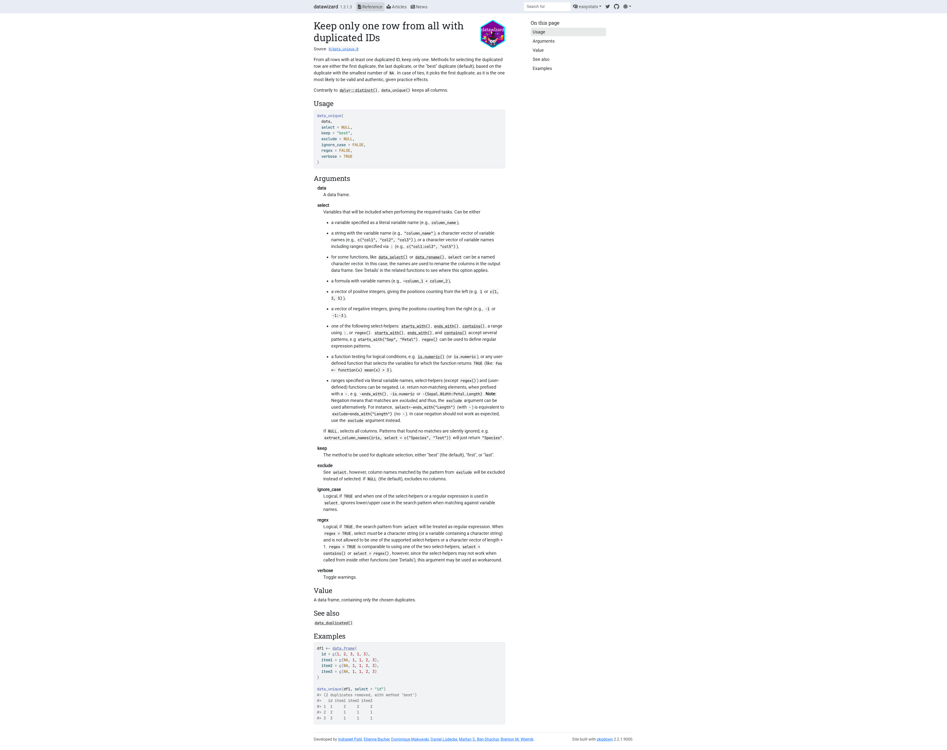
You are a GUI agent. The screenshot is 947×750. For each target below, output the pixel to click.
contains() (473, 326)
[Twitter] (607, 6)
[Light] (627, 6)
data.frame (343, 648)
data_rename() (429, 257)
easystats (588, 6)
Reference (371, 6)
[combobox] (547, 6)
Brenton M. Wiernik (517, 739)
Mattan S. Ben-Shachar (479, 739)
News (421, 6)
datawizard (326, 7)
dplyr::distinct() (358, 90)
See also (541, 59)
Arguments (544, 41)
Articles (399, 6)
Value (538, 50)
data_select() (393, 257)
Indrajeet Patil (350, 739)
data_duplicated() (333, 623)
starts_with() (415, 326)
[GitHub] (616, 6)
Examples (542, 68)
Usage (539, 32)
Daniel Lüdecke (444, 739)
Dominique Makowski (410, 739)
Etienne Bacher (376, 739)
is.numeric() (431, 356)
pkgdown (605, 739)
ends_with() (446, 326)
